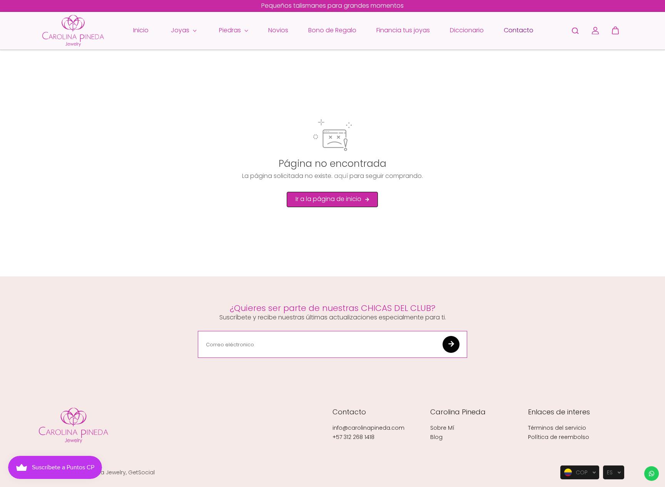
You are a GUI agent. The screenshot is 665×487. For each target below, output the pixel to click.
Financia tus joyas (403, 30)
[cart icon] (615, 30)
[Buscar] (575, 30)
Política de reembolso (558, 437)
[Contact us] (651, 473)
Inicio (141, 30)
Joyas (181, 30)
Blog (436, 437)
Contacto (518, 30)
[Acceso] (595, 30)
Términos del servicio (557, 427)
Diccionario (467, 30)
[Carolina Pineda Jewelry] (73, 31)
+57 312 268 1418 (353, 437)
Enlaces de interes (559, 412)
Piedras (230, 30)
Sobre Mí (442, 427)
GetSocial (141, 472)
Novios (278, 30)
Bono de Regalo (332, 30)
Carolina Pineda (458, 412)
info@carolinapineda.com (368, 427)
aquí (341, 175)
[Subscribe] (451, 344)
